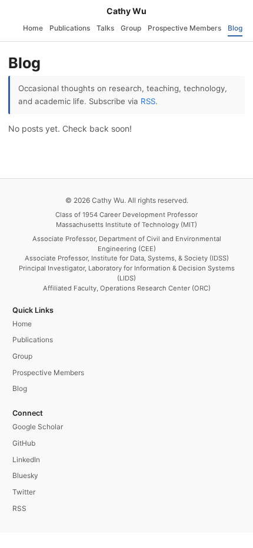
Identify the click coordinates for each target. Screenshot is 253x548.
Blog (235, 28)
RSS (148, 101)
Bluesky (25, 475)
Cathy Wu (126, 11)
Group (131, 28)
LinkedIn (26, 459)
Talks (105, 28)
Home (33, 28)
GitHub (23, 443)
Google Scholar (37, 426)
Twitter (23, 491)
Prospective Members (184, 28)
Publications (69, 28)
